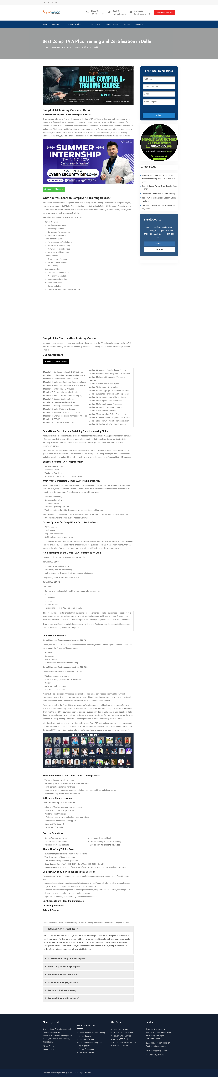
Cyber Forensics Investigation (90, 1042)
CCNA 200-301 (84, 1046)
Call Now (159, 250)
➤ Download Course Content (56, 362)
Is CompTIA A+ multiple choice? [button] (63, 998)
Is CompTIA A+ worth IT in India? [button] (63, 974)
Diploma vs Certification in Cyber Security (158, 193)
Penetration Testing (86, 1039)
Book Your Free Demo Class (99, 324)
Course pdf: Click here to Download (105, 845)
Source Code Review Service (124, 1042)
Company (55, 24)
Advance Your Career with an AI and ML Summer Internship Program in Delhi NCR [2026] (158, 178)
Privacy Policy (48, 1046)
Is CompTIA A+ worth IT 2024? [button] (63, 929)
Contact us (139, 24)
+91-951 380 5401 (163, 1043)
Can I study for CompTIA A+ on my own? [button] (67, 958)
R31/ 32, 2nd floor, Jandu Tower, (158, 1032)
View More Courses (86, 1052)
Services (94, 24)
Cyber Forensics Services (123, 1033)
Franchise (126, 24)
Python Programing (86, 1049)
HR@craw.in (159, 1055)
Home (45, 24)
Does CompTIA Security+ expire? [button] (64, 966)
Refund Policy (48, 1049)
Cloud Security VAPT (121, 1029)
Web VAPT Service (120, 1046)
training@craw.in (119, 14)
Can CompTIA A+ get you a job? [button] (63, 982)
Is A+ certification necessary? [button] (63, 990)
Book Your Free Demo (165, 13)
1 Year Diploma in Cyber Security (91, 1033)
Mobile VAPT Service (121, 1039)
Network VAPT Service (122, 1036)
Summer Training (111, 24)
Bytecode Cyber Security (155, 1029)
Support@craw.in (160, 1050)
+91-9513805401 (97, 14)
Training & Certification (75, 24)
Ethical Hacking (84, 1036)
